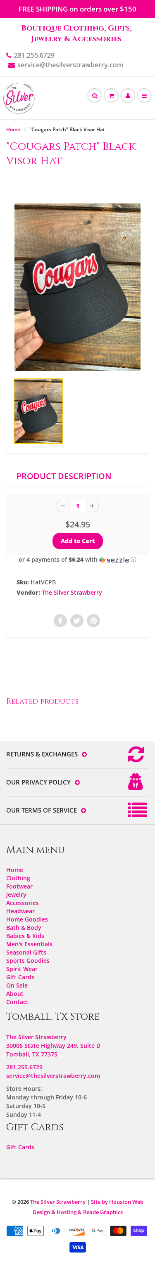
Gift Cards (20, 977)
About (15, 993)
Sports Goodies (28, 960)
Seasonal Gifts (26, 952)
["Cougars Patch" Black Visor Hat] (77, 287)
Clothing (18, 878)
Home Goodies (27, 919)
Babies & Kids (25, 936)
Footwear (19, 886)
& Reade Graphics (100, 1212)
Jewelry (16, 894)
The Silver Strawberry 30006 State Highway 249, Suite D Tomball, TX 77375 (53, 1045)
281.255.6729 (34, 55)
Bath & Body (23, 927)
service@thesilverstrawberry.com (70, 64)
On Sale (17, 985)
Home (13, 129)
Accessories (22, 903)
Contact (17, 1002)
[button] (77, 559)
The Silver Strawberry (72, 592)
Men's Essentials (29, 944)
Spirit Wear (22, 969)
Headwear (20, 911)
